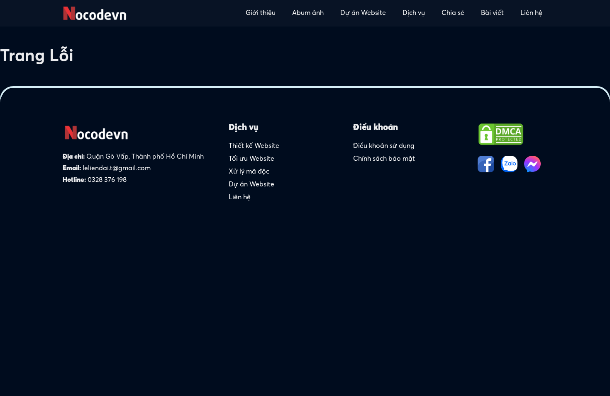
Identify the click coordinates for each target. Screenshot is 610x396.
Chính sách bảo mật (384, 159)
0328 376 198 (107, 180)
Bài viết (492, 13)
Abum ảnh (308, 13)
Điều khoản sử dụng (384, 146)
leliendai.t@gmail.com (117, 168)
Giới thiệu (261, 13)
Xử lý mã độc (249, 172)
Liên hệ (531, 13)
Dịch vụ (414, 13)
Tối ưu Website (251, 159)
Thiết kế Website (254, 146)
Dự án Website (363, 13)
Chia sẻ (453, 13)
